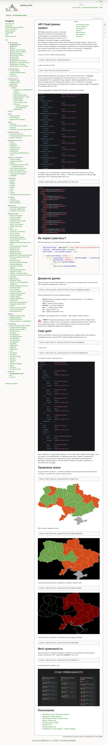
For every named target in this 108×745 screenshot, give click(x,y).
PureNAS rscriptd (15, 80)
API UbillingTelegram (16, 336)
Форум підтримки (17, 53)
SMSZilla (12, 163)
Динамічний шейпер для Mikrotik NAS (21, 255)
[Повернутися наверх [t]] (104, 37)
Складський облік (15, 219)
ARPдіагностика (14, 250)
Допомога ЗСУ (16, 44)
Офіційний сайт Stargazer (19, 61)
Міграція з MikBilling (16, 137)
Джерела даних (80, 28)
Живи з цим (13, 230)
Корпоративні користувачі (17, 269)
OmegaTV (13, 180)
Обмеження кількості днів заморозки (21, 275)
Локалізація (15, 59)
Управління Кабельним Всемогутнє (20, 194)
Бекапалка (13, 277)
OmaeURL (13, 347)
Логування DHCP (15, 116)
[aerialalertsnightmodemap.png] (69, 559)
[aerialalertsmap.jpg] (69, 504)
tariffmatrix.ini (13, 146)
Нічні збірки (15, 57)
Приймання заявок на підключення (20, 242)
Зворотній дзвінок (15, 202)
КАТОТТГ (12, 306)
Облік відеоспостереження (18, 207)
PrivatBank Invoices (17, 166)
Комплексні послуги (16, 271)
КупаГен (14, 88)
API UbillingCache (15, 340)
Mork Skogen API (50, 720)
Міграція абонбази (15, 317)
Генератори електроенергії (18, 307)
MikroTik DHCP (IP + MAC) (21, 97)
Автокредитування (15, 287)
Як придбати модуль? (16, 134)
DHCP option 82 (14, 117)
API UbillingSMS (14, 334)
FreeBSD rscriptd (15, 82)
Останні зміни (76, 7)
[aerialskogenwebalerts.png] (69, 687)
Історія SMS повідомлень (17, 170)
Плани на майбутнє (11, 29)
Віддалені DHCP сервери (17, 119)
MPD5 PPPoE (18, 109)
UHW (11, 244)
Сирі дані (79, 30)
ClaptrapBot (13, 175)
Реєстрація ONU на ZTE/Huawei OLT (20, 136)
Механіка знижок (15, 235)
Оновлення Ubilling (15, 217)
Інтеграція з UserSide (16, 266)
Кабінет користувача (16, 215)
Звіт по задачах (14, 233)
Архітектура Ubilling (16, 363)
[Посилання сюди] (104, 33)
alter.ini (12, 142)
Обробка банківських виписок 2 (19, 286)
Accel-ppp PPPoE (21, 108)
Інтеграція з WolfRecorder (17, 209)
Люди (7, 34)
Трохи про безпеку (10, 36)
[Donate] (36, 740)
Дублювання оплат (15, 251)
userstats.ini (13, 144)
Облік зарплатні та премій (17, 221)
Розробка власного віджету (18, 329)
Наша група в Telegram (18, 50)
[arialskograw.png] (66, 406)
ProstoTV (12, 187)
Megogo (12, 182)
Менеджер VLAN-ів (15, 280)
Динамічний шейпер (16, 253)
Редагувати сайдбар (11, 383)
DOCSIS (10, 111)
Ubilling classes (16, 369)
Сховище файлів (15, 296)
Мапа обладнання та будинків (19, 246)
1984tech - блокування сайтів (18, 273)
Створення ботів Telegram (18, 174)
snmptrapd (13, 127)
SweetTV (12, 185)
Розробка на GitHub (17, 55)
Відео (13, 48)
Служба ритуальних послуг (18, 239)
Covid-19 (12, 377)
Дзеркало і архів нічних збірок (21, 62)
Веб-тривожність (81, 34)
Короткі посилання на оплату (18, 172)
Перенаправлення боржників (18, 262)
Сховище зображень (16, 295)
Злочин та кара (14, 240)
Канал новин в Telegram (19, 52)
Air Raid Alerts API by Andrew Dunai (56, 718)
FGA (11, 375)
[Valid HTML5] (54, 740)
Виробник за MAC (15, 260)
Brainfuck (12, 358)
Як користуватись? (81, 26)
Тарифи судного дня (16, 226)
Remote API (13, 354)
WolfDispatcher (14, 345)
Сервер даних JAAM (51, 722)
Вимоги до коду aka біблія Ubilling (20, 325)
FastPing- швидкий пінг (16, 298)
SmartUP (12, 193)
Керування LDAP (15, 248)
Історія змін (8, 25)
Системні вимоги (15, 71)
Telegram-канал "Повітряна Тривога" (56, 714)
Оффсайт (15, 46)
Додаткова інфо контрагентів (18, 302)
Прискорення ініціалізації (17, 293)
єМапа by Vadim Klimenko (53, 716)
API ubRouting (14, 342)
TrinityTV (12, 184)
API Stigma (13, 333)
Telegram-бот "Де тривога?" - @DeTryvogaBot (59, 729)
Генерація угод (14, 149)
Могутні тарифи (14, 289)
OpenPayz (13, 367)
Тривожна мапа (80, 32)
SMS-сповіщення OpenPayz (18, 168)
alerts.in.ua (48, 724)
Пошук (102, 4)
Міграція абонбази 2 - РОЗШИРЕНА (20, 321)
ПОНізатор (13, 124)
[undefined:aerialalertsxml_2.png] (69, 210)
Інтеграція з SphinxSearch (17, 231)
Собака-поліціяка (15, 222)
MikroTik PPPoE (18, 98)
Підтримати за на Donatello (20, 66)
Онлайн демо (9, 33)
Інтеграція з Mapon (15, 291)
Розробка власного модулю (18, 327)
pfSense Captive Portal (20, 102)
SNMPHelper (13, 349)
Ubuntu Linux (14, 76)
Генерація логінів (15, 147)
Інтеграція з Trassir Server (17, 211)
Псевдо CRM (14, 300)
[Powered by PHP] (45, 740)
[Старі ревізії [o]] (104, 29)
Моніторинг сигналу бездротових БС (21, 129)
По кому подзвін (14, 201)
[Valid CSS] (63, 740)
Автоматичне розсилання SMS (19, 165)
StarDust (12, 362)
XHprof (12, 365)
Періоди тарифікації (16, 264)
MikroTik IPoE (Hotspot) (20, 95)
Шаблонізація (14, 151)
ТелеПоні (12, 199)
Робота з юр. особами (16, 224)
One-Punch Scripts (15, 356)
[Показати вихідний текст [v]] (104, 25)
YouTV (12, 189)
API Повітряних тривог (20, 15)
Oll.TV (11, 191)
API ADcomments (15, 331)
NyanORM (13, 344)
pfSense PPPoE (18, 100)
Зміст (101, 7)
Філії (11, 228)
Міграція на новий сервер (17, 315)
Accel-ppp (17, 104)
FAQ (6, 40)
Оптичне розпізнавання (17, 309)
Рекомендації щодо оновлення (14, 27)
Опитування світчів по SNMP (18, 126)
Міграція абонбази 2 (16, 319)
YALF (11, 351)
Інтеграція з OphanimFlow (17, 304)
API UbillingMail (14, 338)
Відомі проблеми (10, 31)
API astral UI (13, 353)
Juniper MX (17, 93)
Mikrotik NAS (13, 84)
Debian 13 (13, 74)
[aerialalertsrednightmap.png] (69, 613)
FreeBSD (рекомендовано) (18, 72)
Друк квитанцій (14, 278)
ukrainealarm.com (50, 727)
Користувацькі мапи (16, 311)
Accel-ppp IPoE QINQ (22, 106)
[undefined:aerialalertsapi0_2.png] (63, 131)
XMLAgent (13, 360)
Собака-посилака (15, 159)
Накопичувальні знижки (17, 237)
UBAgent (12, 268)
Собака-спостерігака (16, 161)
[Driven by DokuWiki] (71, 740)
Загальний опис (10, 23)
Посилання (79, 36)
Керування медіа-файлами (90, 7)
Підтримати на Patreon (18, 64)
